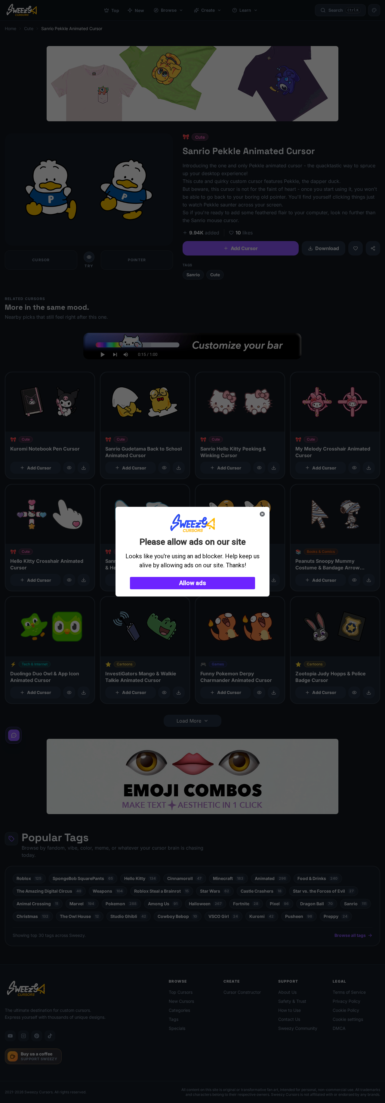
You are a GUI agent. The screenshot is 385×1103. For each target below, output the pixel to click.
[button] (192, 583)
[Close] (262, 514)
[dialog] (193, 551)
